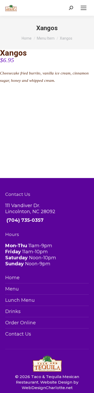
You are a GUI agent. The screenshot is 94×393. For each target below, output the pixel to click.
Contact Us (18, 334)
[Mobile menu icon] (83, 8)
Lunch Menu (20, 300)
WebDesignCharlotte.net (47, 387)
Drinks (13, 311)
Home (12, 278)
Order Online (20, 323)
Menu (12, 289)
